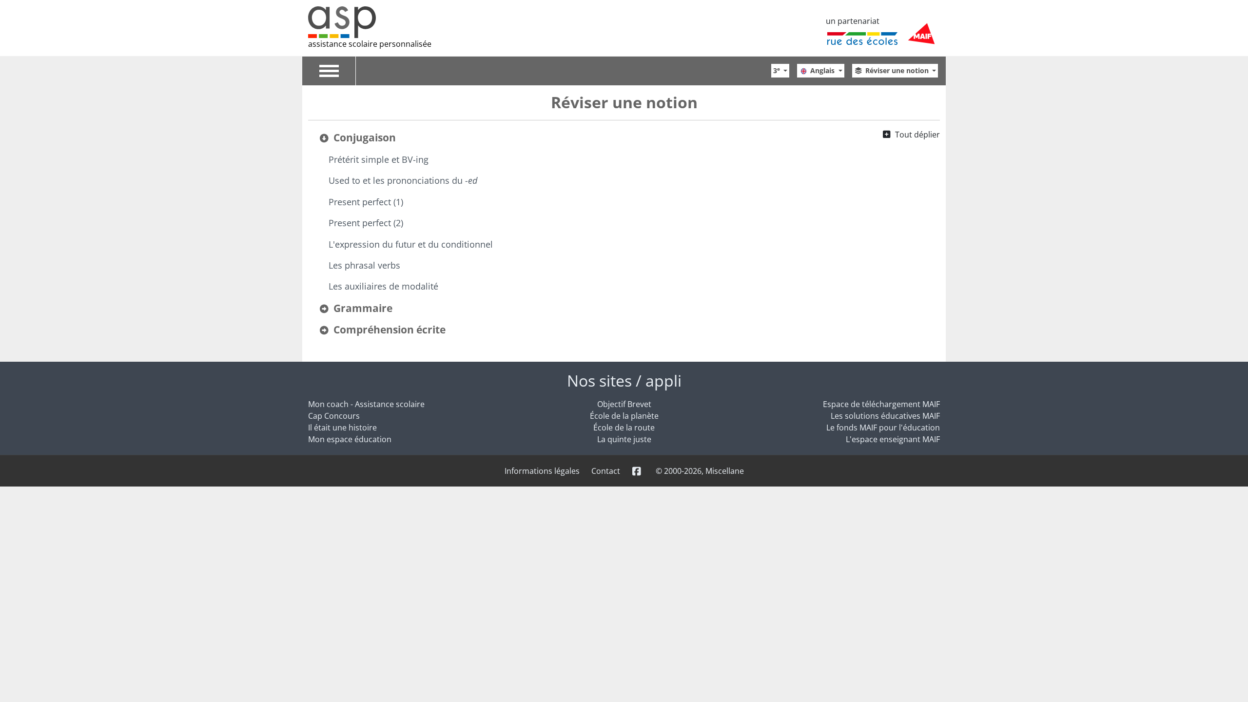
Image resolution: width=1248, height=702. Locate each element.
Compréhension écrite (389, 329)
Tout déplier (917, 134)
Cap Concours (334, 415)
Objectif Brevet (624, 404)
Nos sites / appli (624, 380)
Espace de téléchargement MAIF (881, 404)
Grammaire (362, 308)
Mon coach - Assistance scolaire (366, 404)
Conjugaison (364, 137)
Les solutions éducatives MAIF (885, 415)
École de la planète (624, 415)
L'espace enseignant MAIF (893, 439)
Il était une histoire (342, 427)
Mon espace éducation (349, 439)
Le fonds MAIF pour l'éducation (883, 427)
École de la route (624, 427)
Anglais (823, 70)
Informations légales (542, 471)
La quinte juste (624, 439)
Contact (605, 471)
